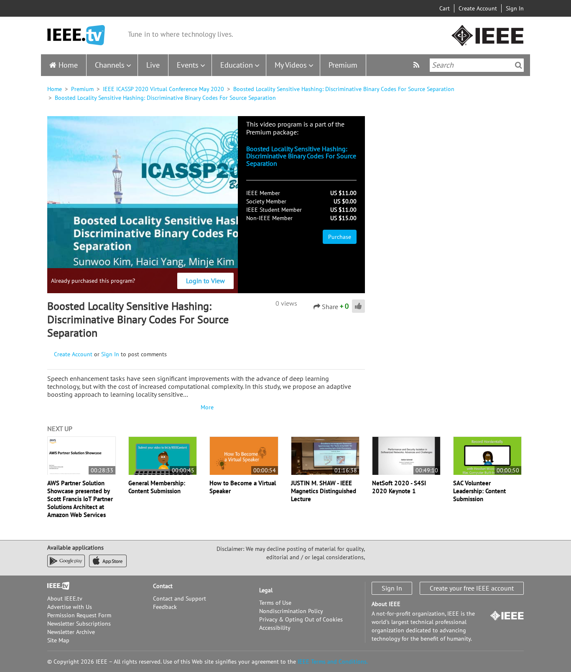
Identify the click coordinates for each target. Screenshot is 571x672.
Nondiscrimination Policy (291, 611)
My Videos (291, 65)
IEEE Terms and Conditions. (333, 661)
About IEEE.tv (64, 598)
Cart (444, 8)
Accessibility (275, 627)
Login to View (205, 280)
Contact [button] (163, 586)
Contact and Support (179, 598)
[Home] (76, 35)
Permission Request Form (79, 615)
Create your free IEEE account (472, 588)
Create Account (478, 8)
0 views (286, 303)
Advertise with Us (69, 607)
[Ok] (518, 65)
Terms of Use (275, 602)
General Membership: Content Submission (156, 487)
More (206, 407)
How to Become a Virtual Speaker (242, 487)
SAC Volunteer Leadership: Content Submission (479, 491)
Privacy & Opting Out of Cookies (301, 619)
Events (188, 65)
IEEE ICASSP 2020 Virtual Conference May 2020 (163, 89)
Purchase (339, 237)
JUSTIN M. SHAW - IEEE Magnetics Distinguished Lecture (323, 491)
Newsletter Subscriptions (79, 623)
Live (153, 65)
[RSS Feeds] (417, 65)
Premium (343, 65)
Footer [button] (55, 586)
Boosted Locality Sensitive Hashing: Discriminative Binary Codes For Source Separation (343, 89)
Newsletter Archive (71, 632)
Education (236, 65)
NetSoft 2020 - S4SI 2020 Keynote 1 (399, 487)
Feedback (165, 607)
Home (68, 65)
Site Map (58, 640)
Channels (110, 65)
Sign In (515, 8)
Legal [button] (266, 590)
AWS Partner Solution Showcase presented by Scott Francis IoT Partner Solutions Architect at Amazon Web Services (80, 499)
